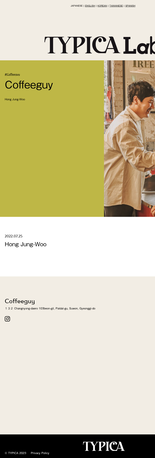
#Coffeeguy (12, 74)
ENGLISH (90, 5)
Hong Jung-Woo (15, 99)
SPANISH (130, 5)
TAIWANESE (116, 5)
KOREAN (102, 5)
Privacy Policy (40, 453)
